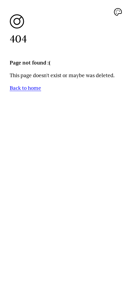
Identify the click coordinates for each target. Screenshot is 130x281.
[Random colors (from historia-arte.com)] (118, 12)
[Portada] (65, 21)
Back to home (25, 88)
